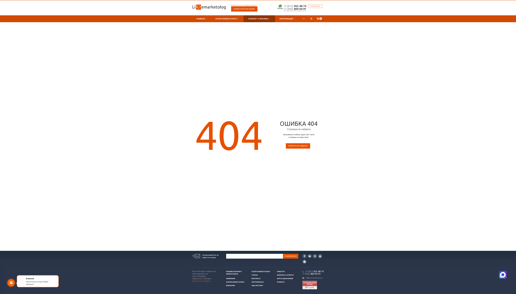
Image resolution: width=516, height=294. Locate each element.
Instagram (315, 256)
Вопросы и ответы (285, 275)
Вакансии (230, 285)
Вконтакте (310, 256)
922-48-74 (295, 6)
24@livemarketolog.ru (314, 278)
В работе (280, 282)
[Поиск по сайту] (311, 18)
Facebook (304, 256)
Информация (287, 19)
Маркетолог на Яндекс (201, 281)
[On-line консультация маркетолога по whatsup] (280, 6)
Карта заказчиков (285, 278)
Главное (201, 19)
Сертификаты (258, 282)
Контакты (256, 278)
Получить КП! (315, 6)
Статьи (255, 275)
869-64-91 (295, 8)
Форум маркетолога (235, 282)
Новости (281, 271)
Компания (230, 278)
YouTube (320, 256)
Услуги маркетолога (226, 19)
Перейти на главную (298, 146)
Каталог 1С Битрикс (258, 19)
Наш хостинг (257, 285)
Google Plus (304, 262)
